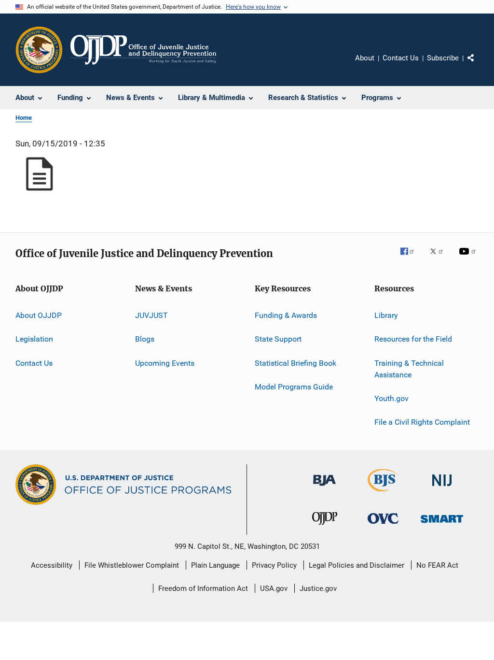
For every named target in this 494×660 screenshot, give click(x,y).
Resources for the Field (413, 339)
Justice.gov (318, 588)
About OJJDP (38, 315)
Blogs (144, 339)
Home (23, 117)
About (364, 58)
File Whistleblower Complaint (131, 565)
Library (386, 315)
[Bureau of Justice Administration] (324, 487)
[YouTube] (469, 258)
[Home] (143, 50)
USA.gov (274, 588)
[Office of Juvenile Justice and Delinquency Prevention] (324, 526)
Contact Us (401, 58)
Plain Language (215, 565)
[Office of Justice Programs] (39, 49)
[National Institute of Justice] (442, 487)
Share (478, 65)
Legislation (34, 339)
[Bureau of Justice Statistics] (383, 493)
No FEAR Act (437, 565)
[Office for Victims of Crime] (383, 525)
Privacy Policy (274, 565)
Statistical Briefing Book (295, 363)
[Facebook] (411, 258)
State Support (278, 339)
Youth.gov (391, 398)
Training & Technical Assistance (409, 369)
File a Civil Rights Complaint (422, 422)
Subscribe (443, 58)
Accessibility (51, 565)
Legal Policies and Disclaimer (356, 565)
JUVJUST (151, 315)
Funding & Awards (286, 315)
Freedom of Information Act (203, 588)
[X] (440, 258)
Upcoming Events (164, 363)
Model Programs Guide (294, 386)
